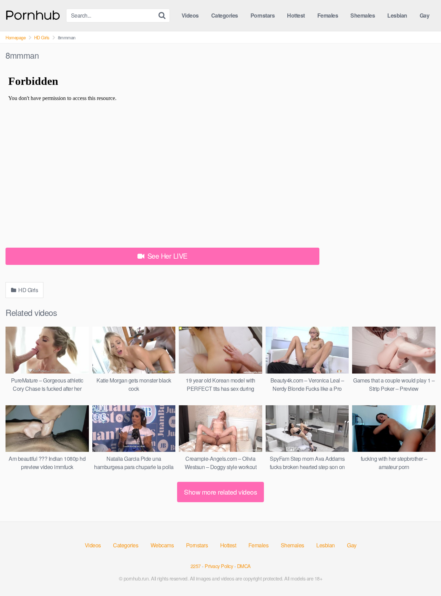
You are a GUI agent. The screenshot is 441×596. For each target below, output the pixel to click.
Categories (224, 15)
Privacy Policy (219, 565)
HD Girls (41, 37)
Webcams (162, 545)
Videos (190, 15)
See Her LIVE (166, 256)
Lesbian (397, 15)
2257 (196, 565)
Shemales (362, 15)
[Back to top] (422, 574)
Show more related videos (220, 491)
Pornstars (262, 15)
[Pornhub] (33, 14)
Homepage (15, 37)
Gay (425, 15)
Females (327, 15)
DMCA (244, 565)
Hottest (296, 15)
